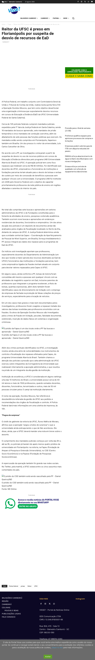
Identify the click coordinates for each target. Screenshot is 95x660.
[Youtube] (91, 1)
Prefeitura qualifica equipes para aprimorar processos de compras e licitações (79, 138)
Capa (9, 24)
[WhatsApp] (88, 1)
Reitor (30, 586)
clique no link (57, 647)
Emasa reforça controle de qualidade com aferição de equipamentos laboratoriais (76, 169)
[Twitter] (85, 1)
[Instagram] (81, 1)
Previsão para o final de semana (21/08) (77, 129)
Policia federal (13, 586)
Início (3, 24)
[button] (73, 18)
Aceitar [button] (48, 657)
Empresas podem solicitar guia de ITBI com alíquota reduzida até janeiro (78, 148)
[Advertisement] (32, 94)
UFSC (36, 586)
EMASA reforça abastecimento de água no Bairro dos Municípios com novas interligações (79, 158)
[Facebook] (78, 1)
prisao (23, 586)
